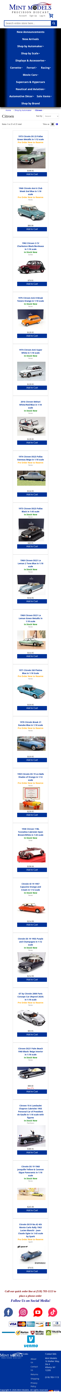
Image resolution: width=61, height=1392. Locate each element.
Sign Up (33, 15)
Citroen (38, 110)
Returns (34, 1374)
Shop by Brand (30, 103)
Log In (42, 15)
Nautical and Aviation (30, 89)
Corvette (15, 67)
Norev (30, 145)
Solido (30, 254)
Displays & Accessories (29, 60)
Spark (31, 1242)
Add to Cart (32, 174)
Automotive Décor (21, 96)
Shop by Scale (29, 53)
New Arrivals (30, 39)
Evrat (30, 840)
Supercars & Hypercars (30, 82)
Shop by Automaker (29, 46)
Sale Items (43, 96)
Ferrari (31, 67)
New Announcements (30, 32)
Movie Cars (30, 74)
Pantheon (30, 1123)
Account (23, 15)
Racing (45, 67)
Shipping (35, 1378)
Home (8, 110)
